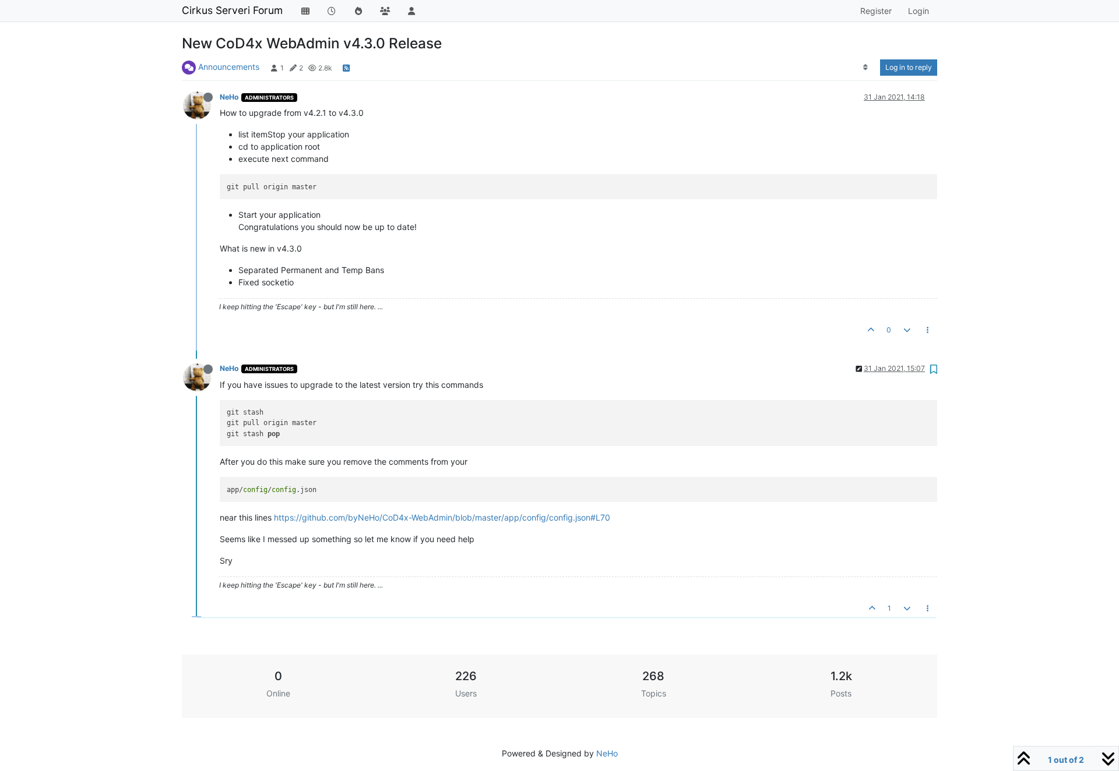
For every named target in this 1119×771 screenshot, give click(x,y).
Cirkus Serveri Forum (232, 10)
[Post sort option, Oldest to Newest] (865, 67)
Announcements (228, 67)
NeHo (229, 97)
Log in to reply (908, 67)
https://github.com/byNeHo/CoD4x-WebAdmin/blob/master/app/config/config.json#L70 (442, 517)
